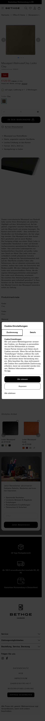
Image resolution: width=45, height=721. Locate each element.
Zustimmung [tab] (12, 332)
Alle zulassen (22, 379)
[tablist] (22, 333)
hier (8, 371)
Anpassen (23, 386)
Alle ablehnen (9, 393)
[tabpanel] (22, 355)
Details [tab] (33, 332)
